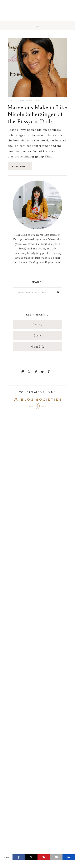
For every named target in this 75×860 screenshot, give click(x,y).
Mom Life (37, 347)
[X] (31, 857)
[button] (37, 25)
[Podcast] (53, 372)
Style (37, 335)
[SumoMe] (68, 857)
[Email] (56, 857)
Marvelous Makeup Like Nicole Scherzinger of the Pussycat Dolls (37, 114)
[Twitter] (43, 372)
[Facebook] (36, 372)
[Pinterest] (49, 372)
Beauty (12, 100)
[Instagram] (23, 372)
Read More (20, 166)
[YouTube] (30, 372)
